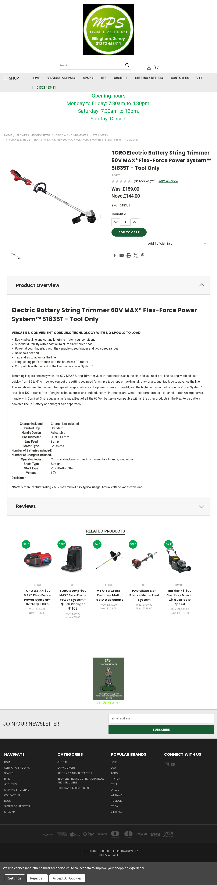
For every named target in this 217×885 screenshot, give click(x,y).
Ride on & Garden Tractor (74, 773)
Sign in (8, 806)
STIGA (114, 806)
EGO (113, 767)
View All (116, 811)
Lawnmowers (66, 767)
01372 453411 (46, 87)
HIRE (104, 78)
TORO (114, 773)
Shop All (63, 762)
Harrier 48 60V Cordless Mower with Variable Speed (179, 597)
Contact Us (180, 78)
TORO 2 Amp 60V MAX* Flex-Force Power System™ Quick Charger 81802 (73, 600)
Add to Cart (37, 562)
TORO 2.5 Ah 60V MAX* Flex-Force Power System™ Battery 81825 (37, 597)
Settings (14, 878)
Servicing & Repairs (61, 78)
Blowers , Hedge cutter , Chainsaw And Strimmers (80, 780)
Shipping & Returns (149, 78)
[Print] (129, 255)
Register (24, 806)
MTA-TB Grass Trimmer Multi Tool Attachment (108, 595)
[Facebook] (115, 255)
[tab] (108, 285)
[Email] (122, 255)
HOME (36, 78)
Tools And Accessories (73, 788)
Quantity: (118, 214)
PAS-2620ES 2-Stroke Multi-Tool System (144, 595)
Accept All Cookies (67, 878)
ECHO (114, 762)
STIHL (114, 784)
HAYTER (115, 778)
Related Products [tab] (105, 531)
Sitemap (9, 811)
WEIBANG (116, 795)
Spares (88, 78)
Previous (210, 872)
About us (121, 78)
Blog (199, 78)
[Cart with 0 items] (156, 67)
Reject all (37, 878)
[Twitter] (136, 255)
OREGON (116, 789)
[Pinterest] (142, 255)
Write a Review (168, 181)
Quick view (37, 555)
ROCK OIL (116, 800)
